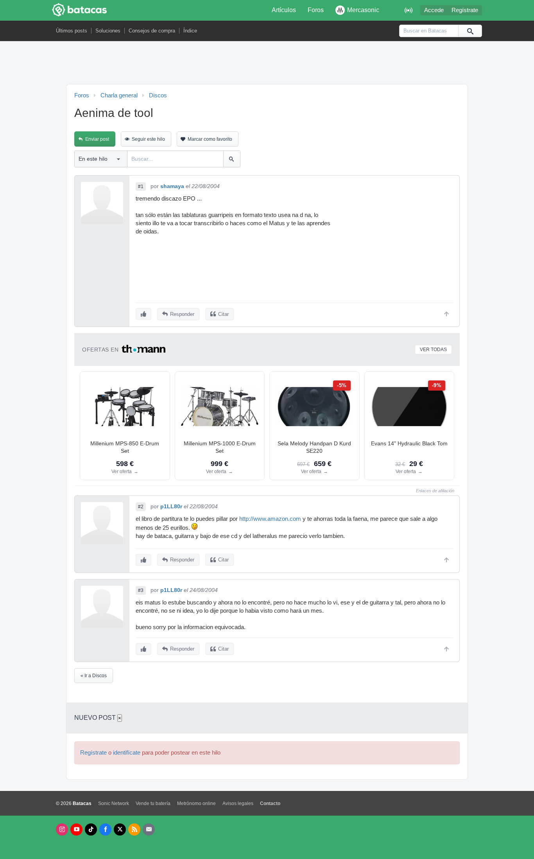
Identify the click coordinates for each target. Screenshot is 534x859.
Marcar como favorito (210, 139)
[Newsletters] (149, 829)
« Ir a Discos (94, 675)
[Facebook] (105, 829)
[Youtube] (76, 829)
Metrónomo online (196, 803)
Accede (434, 10)
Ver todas (433, 349)
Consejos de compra (152, 31)
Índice (190, 31)
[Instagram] (62, 829)
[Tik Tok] (91, 829)
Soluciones (107, 31)
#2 (140, 506)
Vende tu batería (153, 803)
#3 (140, 590)
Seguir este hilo (148, 139)
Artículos (284, 10)
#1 (140, 186)
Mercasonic (363, 10)
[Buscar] (470, 31)
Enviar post (97, 139)
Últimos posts (71, 31)
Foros (316, 10)
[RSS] (134, 829)
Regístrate (465, 10)
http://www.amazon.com (270, 519)
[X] (120, 829)
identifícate (126, 753)
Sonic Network (113, 803)
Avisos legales (237, 803)
